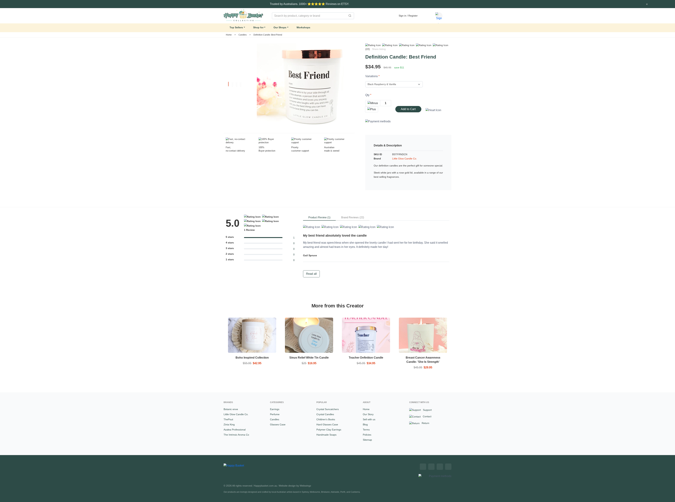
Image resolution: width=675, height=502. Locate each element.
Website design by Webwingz (295, 485)
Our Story (368, 414)
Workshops (303, 27)
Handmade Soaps (326, 434)
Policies (367, 434)
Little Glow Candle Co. (404, 158)
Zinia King (229, 424)
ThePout (228, 419)
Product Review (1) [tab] (319, 217)
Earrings (274, 409)
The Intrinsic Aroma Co (236, 434)
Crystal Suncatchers (327, 409)
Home (229, 35)
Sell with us (369, 419)
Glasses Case (277, 424)
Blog (365, 424)
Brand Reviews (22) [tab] (352, 217)
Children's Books (325, 419)
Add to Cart (408, 109)
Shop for (258, 27)
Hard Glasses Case (327, 424)
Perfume (274, 414)
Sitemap (367, 439)
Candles (243, 35)
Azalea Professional (235, 429)
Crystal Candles (325, 414)
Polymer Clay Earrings (328, 429)
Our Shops (280, 27)
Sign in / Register (408, 15)
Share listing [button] (379, 49)
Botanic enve (231, 409)
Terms (366, 429)
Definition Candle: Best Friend (267, 35)
